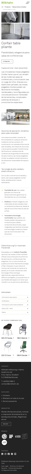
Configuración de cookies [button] (9, 470)
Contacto (6, 395)
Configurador (6, 61)
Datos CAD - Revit (7, 308)
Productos (8, 7)
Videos (4, 312)
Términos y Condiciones (17, 466)
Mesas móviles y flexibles (19, 7)
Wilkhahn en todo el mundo (13, 398)
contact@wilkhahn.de (10, 384)
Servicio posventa (10, 401)
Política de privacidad (15, 468)
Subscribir (5, 424)
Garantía (4, 468)
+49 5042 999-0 (9, 381)
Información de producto (9, 297)
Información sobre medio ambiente (12, 304)
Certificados (5, 301)
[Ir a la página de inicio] (7, 2)
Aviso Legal (4, 466)
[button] (28, 2)
